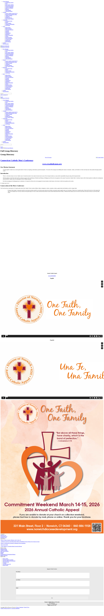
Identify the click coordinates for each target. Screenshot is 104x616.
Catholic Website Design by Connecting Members (10, 608)
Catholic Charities (3, 550)
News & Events (6, 561)
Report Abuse (5, 565)
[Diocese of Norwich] (4, 45)
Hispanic (2, 552)
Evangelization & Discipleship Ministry (7, 554)
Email (17, 588)
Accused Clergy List (7, 564)
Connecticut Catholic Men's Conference (16, 160)
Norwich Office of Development (9, 560)
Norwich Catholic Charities (8, 559)
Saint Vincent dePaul (4, 551)
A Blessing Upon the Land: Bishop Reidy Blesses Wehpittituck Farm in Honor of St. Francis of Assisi (20, 541)
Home (1, 148)
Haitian (1, 553)
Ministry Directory (4, 555)
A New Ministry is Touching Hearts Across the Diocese (11, 546)
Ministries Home (3, 549)
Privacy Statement (19, 607)
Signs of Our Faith (4, 544)
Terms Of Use (26, 607)
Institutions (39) (3, 537)
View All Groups (48, 157)
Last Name (18, 579)
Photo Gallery (5, 558)
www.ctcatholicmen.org (52, 164)
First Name (18, 571)
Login (1, 96)
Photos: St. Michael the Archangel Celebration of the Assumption (13, 543)
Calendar (4, 563)
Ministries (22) (3, 535)
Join (52, 597)
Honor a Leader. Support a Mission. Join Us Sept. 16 (11, 540)
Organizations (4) (4, 536)
